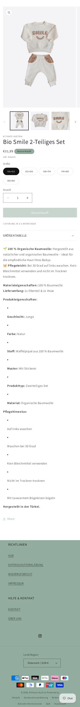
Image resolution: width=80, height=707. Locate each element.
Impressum (60, 703)
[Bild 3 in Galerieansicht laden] (60, 121)
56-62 (13, 172)
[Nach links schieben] (4, 121)
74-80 (67, 172)
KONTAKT (14, 609)
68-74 (49, 172)
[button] (40, 235)
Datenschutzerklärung (36, 697)
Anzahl (7, 190)
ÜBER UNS (15, 618)
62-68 (31, 172)
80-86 (13, 181)
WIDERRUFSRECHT (20, 574)
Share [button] (11, 519)
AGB (11, 555)
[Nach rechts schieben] (75, 121)
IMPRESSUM (16, 583)
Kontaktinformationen (30, 703)
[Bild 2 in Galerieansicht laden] (40, 121)
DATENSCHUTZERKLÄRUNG (25, 565)
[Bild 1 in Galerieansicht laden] (19, 121)
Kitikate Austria (37, 692)
